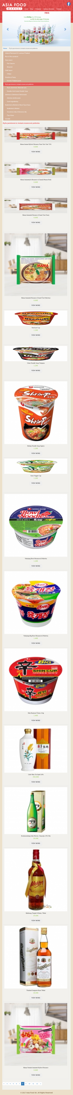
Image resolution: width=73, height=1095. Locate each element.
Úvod (26, 9)
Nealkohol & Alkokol (11, 108)
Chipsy (7, 74)
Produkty (38, 9)
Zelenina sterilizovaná (12, 98)
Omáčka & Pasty (10, 77)
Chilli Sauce (8, 70)
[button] (7, 28)
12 (37, 1083)
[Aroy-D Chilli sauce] (36, 28)
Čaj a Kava (9, 115)
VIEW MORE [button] (35, 305)
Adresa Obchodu (49, 9)
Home (5, 48)
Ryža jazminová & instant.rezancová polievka (18, 84)
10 (29, 1083)
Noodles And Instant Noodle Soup (16, 91)
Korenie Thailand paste (12, 81)
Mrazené (8, 67)
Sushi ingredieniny (11, 101)
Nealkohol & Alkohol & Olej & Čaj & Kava (17, 105)
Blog (31, 9)
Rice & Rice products (11, 56)
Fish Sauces (9, 63)
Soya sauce (8, 60)
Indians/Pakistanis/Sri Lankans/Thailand (17, 53)
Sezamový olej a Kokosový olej (15, 112)
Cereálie (7, 119)
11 (33, 1083)
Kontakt (59, 9)
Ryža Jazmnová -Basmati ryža (15, 87)
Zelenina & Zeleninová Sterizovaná (15, 94)
